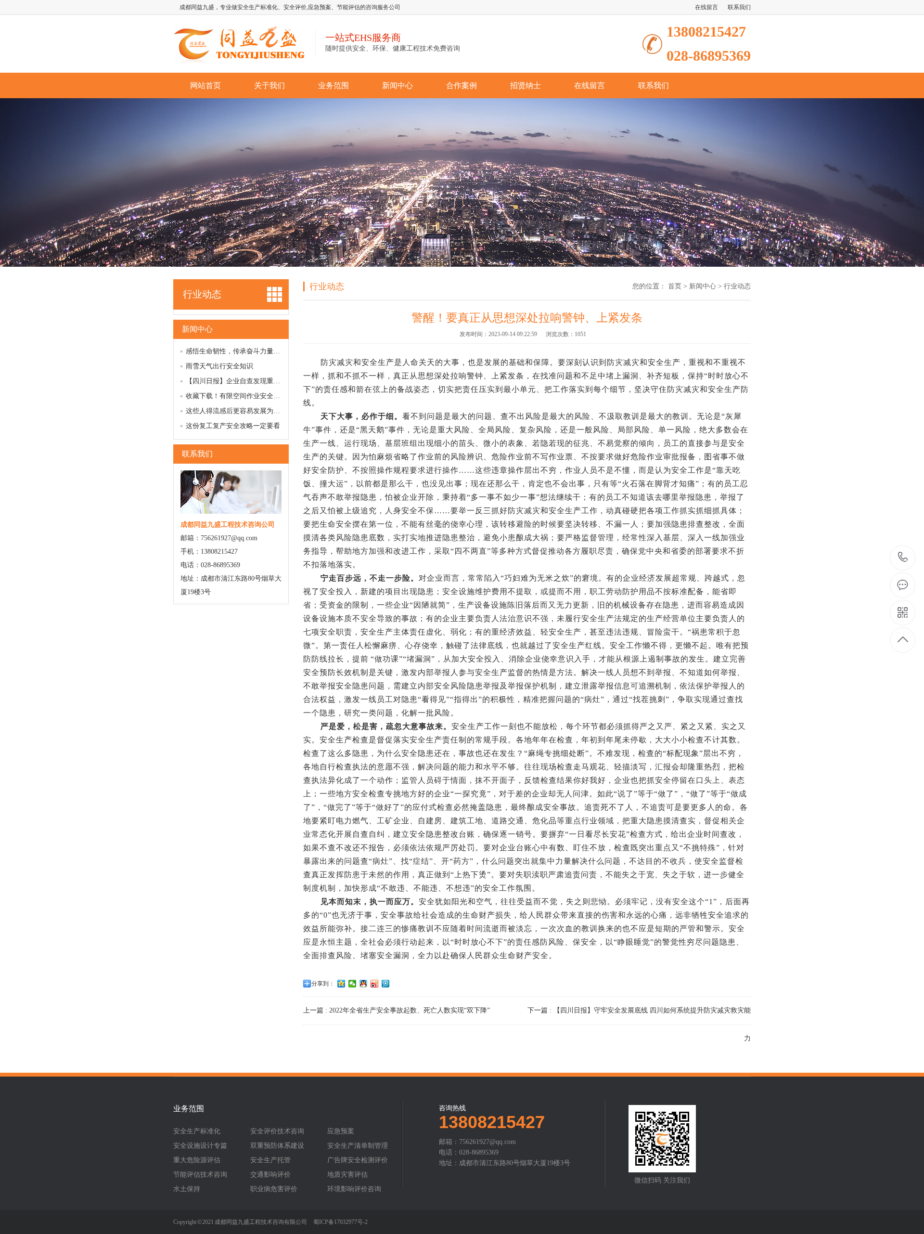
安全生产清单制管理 (357, 1146)
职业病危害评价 (273, 1189)
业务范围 (333, 85)
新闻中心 (397, 85)
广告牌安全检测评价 (357, 1160)
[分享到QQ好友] (363, 983)
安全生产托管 (270, 1160)
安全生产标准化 (196, 1131)
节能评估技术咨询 (200, 1174)
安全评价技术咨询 (277, 1131)
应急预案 (340, 1131)
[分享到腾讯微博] (386, 983)
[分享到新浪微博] (375, 983)
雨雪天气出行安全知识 (219, 366)
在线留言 (706, 7)
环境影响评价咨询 (354, 1189)
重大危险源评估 (196, 1160)
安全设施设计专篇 (200, 1146)
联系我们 (739, 7)
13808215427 (903, 558)
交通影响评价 (270, 1174)
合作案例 (461, 85)
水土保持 (186, 1189)
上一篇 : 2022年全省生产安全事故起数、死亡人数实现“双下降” (396, 1010)
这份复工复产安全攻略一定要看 (233, 425)
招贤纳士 (525, 85)
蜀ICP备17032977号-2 (340, 1222)
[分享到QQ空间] (341, 983)
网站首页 (205, 85)
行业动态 (737, 286)
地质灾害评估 (347, 1174)
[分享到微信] (352, 983)
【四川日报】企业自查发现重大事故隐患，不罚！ (260, 381)
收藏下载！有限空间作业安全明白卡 (240, 396)
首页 (674, 286)
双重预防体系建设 (277, 1146)
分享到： (322, 983)
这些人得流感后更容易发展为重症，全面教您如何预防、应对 (277, 411)
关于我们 (269, 85)
